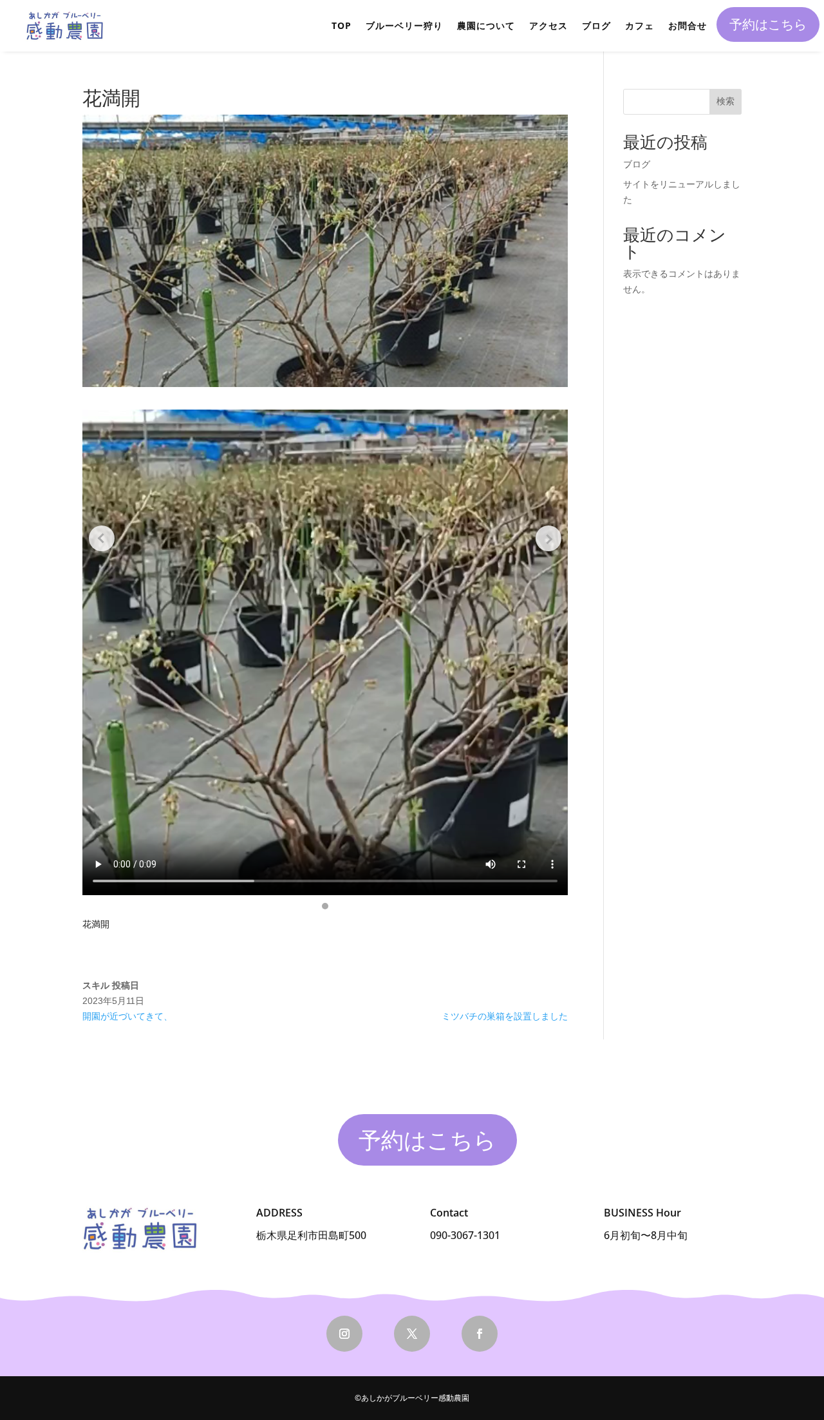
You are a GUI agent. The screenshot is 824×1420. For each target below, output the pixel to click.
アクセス (548, 25)
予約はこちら (768, 24)
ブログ (596, 25)
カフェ (639, 25)
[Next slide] (548, 538)
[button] (325, 906)
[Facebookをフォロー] (480, 1334)
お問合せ (687, 25)
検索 (725, 101)
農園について (486, 25)
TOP (341, 25)
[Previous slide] (102, 538)
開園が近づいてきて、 (127, 1016)
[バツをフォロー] (412, 1334)
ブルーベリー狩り (404, 25)
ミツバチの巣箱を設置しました (505, 1016)
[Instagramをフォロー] (344, 1334)
